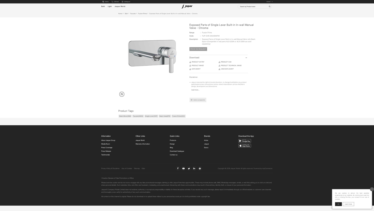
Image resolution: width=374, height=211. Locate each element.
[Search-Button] (270, 6)
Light (110, 6)
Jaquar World (120, 6)
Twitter (189, 168)
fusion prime (178, 116)
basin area (165, 116)
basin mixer (125, 116)
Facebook (178, 168)
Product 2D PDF (198, 62)
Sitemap (137, 168)
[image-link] (244, 141)
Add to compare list (199, 100)
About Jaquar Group (108, 140)
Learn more (349, 204)
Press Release (106, 151)
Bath (103, 6)
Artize (206, 140)
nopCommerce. (267, 168)
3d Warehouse (200, 168)
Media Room (105, 144)
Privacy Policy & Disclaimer (110, 168)
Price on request (198, 49)
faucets (138, 116)
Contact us (173, 155)
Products (173, 140)
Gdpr (143, 168)
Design (172, 144)
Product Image (198, 65)
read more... (195, 90)
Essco (206, 147)
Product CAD (226, 62)
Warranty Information (143, 144)
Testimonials (105, 155)
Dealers (107, 1)
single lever (151, 116)
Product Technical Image (231, 65)
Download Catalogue (177, 151)
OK (338, 204)
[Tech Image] (121, 94)
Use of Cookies (127, 168)
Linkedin (194, 168)
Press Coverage (106, 147)
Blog (171, 147)
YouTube (183, 168)
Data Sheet (196, 69)
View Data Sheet (227, 69)
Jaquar (206, 144)
